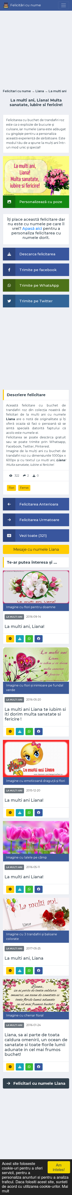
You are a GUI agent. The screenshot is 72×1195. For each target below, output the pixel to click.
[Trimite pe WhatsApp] (29, 638)
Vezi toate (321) (32, 535)
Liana (40, 91)
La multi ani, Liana (24, 958)
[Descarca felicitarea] (20, 638)
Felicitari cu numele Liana (39, 1083)
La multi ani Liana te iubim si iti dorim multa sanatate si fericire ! (35, 714)
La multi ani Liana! (24, 800)
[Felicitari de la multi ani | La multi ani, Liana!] (36, 587)
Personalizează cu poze (40, 202)
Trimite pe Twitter (35, 301)
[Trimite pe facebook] (38, 638)
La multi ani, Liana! (24, 626)
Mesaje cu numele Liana (36, 549)
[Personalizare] (10, 638)
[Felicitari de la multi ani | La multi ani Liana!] (36, 758)
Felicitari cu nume (17, 91)
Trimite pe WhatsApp (38, 285)
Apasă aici (32, 228)
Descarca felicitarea (36, 254)
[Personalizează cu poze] (36, 175)
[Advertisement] (36, 48)
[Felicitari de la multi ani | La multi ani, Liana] (36, 914)
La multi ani (57, 91)
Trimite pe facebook (37, 270)
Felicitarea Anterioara (38, 504)
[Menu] (63, 5)
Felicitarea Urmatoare (38, 520)
